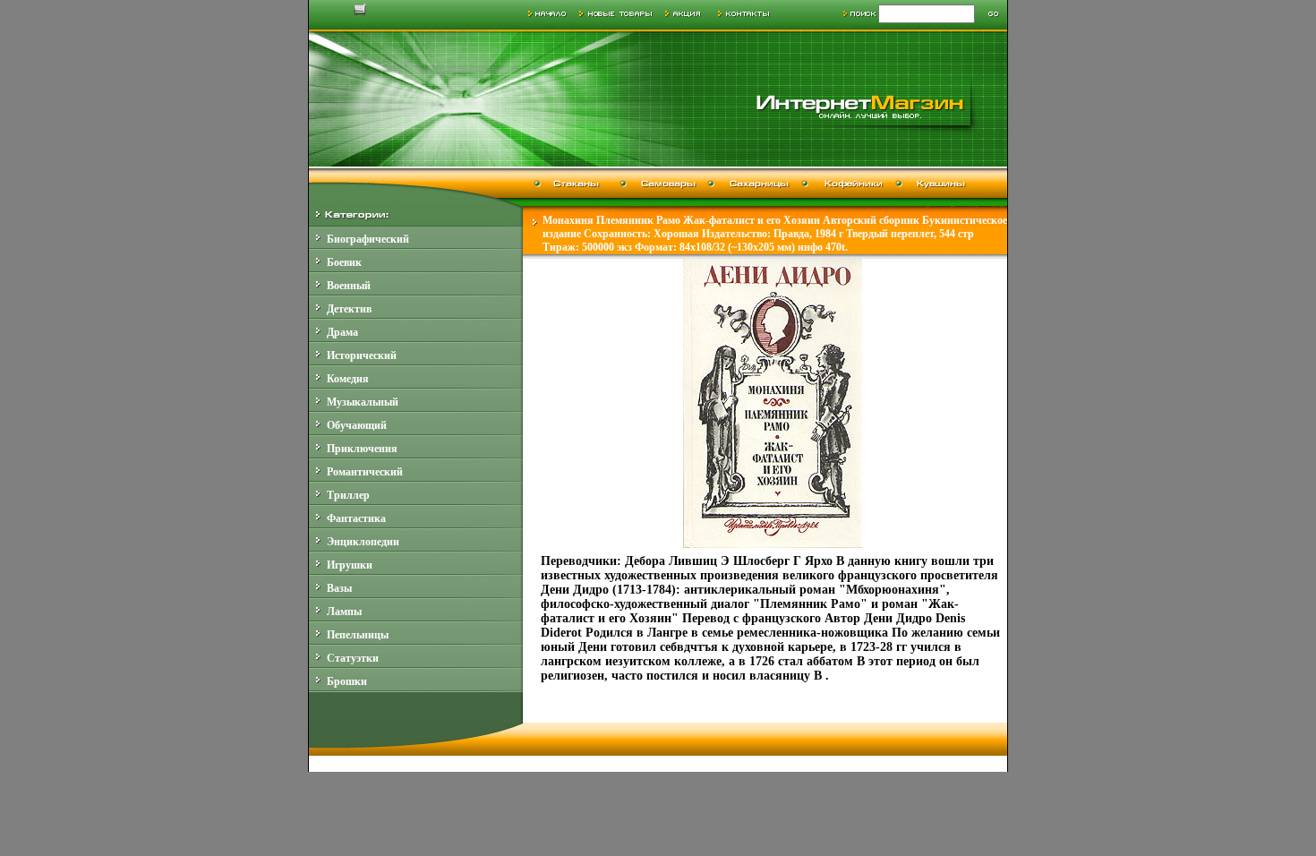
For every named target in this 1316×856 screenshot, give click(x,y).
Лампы (344, 611)
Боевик (344, 262)
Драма (342, 332)
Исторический (362, 355)
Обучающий (357, 425)
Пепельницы (358, 635)
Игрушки (349, 565)
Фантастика (356, 518)
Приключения (362, 448)
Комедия (348, 378)
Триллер (348, 495)
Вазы (339, 588)
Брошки (347, 681)
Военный (349, 285)
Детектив (349, 309)
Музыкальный (362, 402)
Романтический (365, 472)
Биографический (368, 239)
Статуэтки (353, 658)
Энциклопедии (363, 541)
